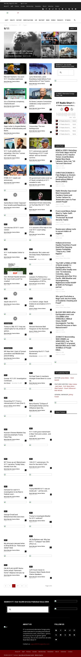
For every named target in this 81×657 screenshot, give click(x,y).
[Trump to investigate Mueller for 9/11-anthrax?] (40, 507)
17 (25, 258)
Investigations (28, 20)
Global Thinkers (60, 412)
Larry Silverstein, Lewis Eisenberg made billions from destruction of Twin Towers (40, 79)
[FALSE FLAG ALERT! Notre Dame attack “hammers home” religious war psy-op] (15, 560)
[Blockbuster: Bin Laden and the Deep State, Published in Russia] (40, 244)
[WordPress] (72, 9)
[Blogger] (42, 9)
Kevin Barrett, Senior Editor (14, 56)
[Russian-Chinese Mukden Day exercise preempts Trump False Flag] (15, 422)
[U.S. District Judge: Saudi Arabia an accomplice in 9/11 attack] (40, 293)
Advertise (50, 6)
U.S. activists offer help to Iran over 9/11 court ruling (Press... (40, 230)
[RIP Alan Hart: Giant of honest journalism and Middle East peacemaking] (15, 343)
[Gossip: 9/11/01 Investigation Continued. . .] (15, 369)
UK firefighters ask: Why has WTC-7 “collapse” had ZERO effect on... (39, 541)
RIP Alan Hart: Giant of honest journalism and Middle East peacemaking (15, 353)
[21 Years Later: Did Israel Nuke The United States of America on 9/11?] (68, 52)
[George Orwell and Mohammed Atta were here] (15, 506)
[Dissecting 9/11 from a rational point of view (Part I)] (15, 393)
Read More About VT (29, 640)
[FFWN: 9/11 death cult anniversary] (15, 170)
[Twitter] (65, 9)
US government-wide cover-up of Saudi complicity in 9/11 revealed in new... (40, 180)
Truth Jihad (33, 148)
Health (12, 20)
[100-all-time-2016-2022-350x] (66, 609)
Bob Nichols (58, 390)
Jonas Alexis (65, 378)
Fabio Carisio (73, 384)
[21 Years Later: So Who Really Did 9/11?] (68, 38)
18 (50, 356)
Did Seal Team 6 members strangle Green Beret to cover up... (40, 378)
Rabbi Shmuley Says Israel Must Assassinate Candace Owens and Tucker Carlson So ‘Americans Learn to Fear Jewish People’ (66, 196)
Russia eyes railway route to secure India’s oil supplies (66, 231)
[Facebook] (46, 9)
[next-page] (26, 585)
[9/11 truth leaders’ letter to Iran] (15, 244)
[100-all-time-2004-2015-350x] (66, 602)
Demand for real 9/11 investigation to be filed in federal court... (13, 492)
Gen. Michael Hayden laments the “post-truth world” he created (15, 279)
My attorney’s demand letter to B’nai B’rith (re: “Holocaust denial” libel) (14, 545)
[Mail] (49, 9)
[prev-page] (5, 585)
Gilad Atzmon (33, 356)
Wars (47, 20)
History (19, 20)
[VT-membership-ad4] (66, 81)
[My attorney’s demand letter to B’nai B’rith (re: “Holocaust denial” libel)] (15, 533)
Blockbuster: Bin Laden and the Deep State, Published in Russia (39, 254)
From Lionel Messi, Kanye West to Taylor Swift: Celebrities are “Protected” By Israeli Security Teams (66, 215)
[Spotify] (62, 9)
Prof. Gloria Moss (68, 386)
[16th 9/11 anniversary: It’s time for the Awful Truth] (40, 452)
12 (50, 384)
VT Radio (67, 20)
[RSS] (59, 9)
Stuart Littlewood (69, 388)
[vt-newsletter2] (66, 403)
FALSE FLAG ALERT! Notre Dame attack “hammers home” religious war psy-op (14, 570)
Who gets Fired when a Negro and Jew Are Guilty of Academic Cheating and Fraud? (66, 299)
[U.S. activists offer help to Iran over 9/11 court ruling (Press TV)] (40, 219)
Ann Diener (7, 383)
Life (36, 20)
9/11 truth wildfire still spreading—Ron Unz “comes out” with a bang (14, 153)
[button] (74, 20)
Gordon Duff (32, 259)
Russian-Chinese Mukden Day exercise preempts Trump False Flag (15, 435)
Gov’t (6, 20)
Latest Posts (60, 146)
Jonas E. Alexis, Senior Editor (37, 308)
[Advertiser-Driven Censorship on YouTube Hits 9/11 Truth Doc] (40, 194)
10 (50, 521)
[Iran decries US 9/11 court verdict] (15, 219)
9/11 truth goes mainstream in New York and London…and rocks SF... (40, 434)
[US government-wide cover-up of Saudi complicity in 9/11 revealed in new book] (40, 170)
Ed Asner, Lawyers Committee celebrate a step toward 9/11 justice (40, 103)
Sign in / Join (24, 3)
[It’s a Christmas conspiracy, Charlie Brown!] (15, 93)
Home (5, 25)
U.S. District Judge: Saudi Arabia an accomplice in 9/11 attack (40, 304)
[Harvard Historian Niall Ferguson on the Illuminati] (40, 318)
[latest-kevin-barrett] (66, 362)
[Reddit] (52, 9)
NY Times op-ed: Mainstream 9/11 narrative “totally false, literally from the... (14, 464)
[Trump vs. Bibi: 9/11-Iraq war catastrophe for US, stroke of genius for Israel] (15, 318)
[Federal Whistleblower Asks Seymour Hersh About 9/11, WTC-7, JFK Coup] (22, 48)
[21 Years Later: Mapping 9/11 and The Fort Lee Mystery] (50, 52)
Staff (12, 6)
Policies (17, 6)
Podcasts (60, 20)
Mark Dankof (59, 388)
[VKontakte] (69, 9)
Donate (23, 6)
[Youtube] (75, 9)
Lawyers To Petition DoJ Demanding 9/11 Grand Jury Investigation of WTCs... (39, 279)
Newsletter (38, 6)
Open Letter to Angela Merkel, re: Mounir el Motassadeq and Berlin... (15, 128)
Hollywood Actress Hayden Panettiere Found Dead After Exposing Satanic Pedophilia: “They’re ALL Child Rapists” (66, 248)
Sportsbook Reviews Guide (26, 655)
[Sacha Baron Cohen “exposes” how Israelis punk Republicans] (15, 194)
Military (41, 20)
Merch (44, 6)
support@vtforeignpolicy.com (40, 644)
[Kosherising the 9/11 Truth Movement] (40, 343)
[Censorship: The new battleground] (40, 118)
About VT (6, 6)
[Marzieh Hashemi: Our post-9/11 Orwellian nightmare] (15, 68)
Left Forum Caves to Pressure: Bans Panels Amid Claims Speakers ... (39, 572)
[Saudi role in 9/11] (15, 293)
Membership (29, 6)
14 (50, 109)
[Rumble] (56, 9)
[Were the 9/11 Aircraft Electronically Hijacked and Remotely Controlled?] (50, 38)
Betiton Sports (39, 655)
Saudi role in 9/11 (10, 302)
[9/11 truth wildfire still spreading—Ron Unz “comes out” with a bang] (15, 143)
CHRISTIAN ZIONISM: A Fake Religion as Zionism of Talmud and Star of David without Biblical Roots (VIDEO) (65, 177)
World (53, 20)
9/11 (20, 25)
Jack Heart (58, 386)
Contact (57, 6)
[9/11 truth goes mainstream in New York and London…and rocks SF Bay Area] (40, 422)
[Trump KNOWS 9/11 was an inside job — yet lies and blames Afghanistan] (40, 479)
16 (50, 259)
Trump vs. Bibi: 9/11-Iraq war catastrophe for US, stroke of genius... (15, 329)
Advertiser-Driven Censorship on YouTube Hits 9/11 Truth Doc (40, 205)
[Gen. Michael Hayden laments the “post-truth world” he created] (15, 268)
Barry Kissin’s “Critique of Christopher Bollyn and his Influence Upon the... (39, 406)
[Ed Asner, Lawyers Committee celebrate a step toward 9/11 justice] (40, 93)
